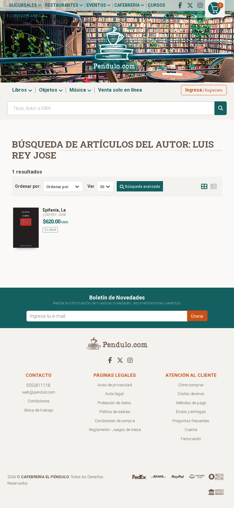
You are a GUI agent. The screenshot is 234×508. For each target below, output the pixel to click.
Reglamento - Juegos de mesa (115, 429)
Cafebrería (127, 5)
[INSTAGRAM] (200, 5)
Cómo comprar (191, 385)
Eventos (97, 5)
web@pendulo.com (38, 392)
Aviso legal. (115, 393)
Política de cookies (114, 411)
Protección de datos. (115, 403)
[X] (190, 5)
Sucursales (23, 5)
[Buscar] (220, 108)
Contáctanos (25, 15)
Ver (90, 186)
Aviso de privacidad (115, 385)
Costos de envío (191, 393)
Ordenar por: (28, 186)
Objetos (48, 90)
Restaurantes (62, 5)
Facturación (191, 438)
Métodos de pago (191, 403)
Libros (20, 90)
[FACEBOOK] (180, 5)
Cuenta (191, 429)
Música (78, 90)
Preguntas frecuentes (190, 421)
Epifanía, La (54, 210)
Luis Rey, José (54, 215)
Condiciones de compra (115, 421)
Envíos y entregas (191, 411)
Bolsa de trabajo (38, 410)
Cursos (156, 5)
